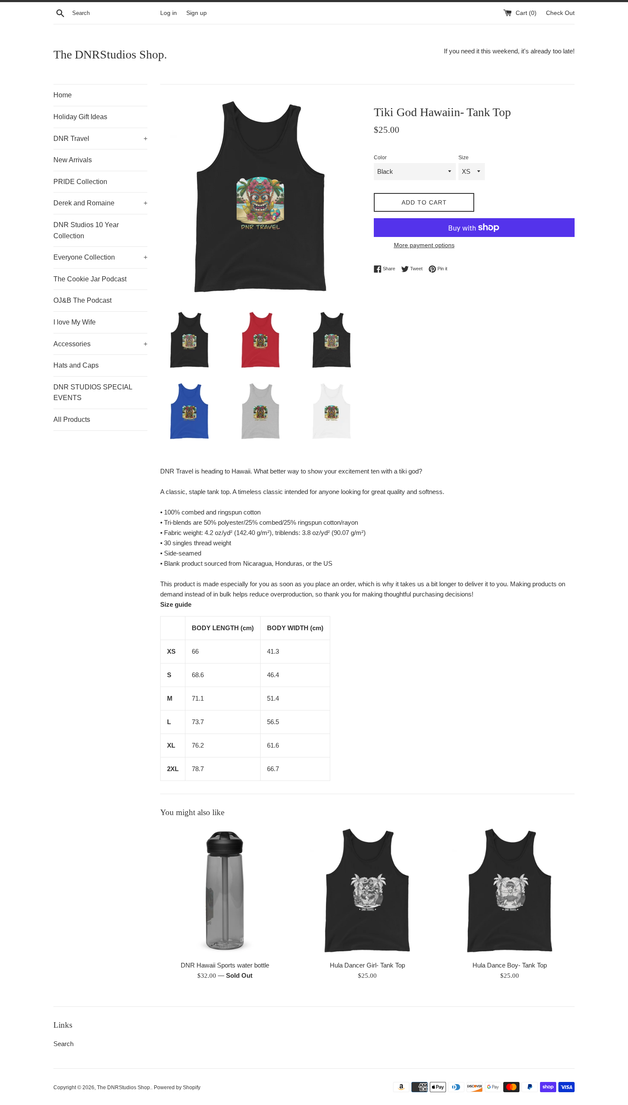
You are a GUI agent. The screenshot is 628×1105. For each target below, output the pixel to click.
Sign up (196, 13)
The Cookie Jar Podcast (89, 279)
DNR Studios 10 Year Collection (86, 230)
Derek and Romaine (100, 203)
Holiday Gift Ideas (80, 116)
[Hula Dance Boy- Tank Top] (510, 891)
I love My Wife (74, 322)
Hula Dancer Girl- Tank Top (367, 965)
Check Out (560, 13)
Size (463, 158)
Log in (168, 13)
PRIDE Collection (80, 181)
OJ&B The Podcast (82, 300)
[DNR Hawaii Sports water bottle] (225, 891)
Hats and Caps (76, 365)
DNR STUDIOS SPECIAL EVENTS (92, 392)
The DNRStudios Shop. (110, 54)
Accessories (100, 344)
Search (63, 1043)
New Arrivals (72, 160)
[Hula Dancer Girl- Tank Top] (367, 891)
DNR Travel (100, 138)
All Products (71, 419)
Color (380, 158)
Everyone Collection (100, 257)
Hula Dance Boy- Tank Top (509, 965)
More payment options (424, 245)
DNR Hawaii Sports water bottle (225, 965)
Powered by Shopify (177, 1087)
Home (62, 95)
